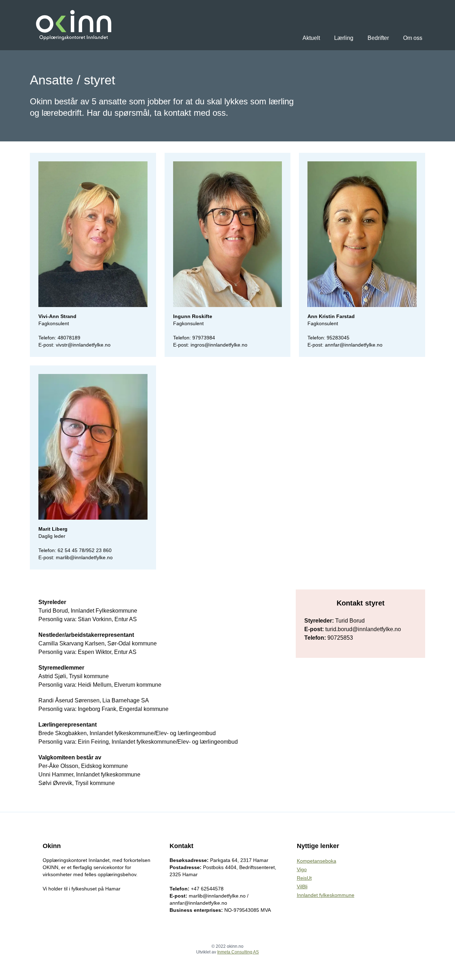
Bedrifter (378, 38)
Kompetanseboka (316, 861)
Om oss (412, 38)
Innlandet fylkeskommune (325, 895)
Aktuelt (311, 38)
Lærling (343, 38)
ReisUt (304, 878)
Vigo (302, 869)
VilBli (302, 886)
